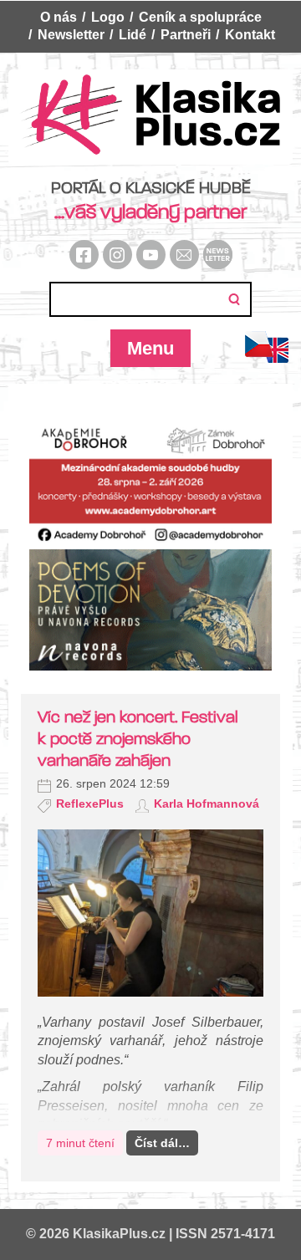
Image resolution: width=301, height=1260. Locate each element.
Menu (150, 348)
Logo (108, 17)
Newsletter (71, 35)
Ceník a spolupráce (200, 17)
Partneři (186, 35)
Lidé (132, 35)
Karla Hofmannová (206, 803)
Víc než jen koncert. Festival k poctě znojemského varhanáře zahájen (137, 738)
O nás (58, 17)
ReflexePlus (90, 803)
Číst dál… (162, 1143)
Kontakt (250, 35)
